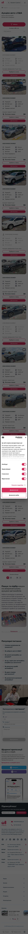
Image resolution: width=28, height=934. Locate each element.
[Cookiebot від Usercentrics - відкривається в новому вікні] (16, 438)
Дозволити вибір (14, 495)
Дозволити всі (14, 490)
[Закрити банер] (25, 437)
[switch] (24, 469)
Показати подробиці (17, 485)
